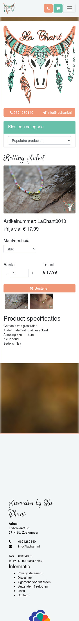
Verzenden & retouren (33, 586)
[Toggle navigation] (69, 8)
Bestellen (41, 288)
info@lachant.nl (59, 112)
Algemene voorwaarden (34, 582)
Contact (23, 595)
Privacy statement (30, 573)
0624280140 (23, 112)
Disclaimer (25, 577)
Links (21, 590)
